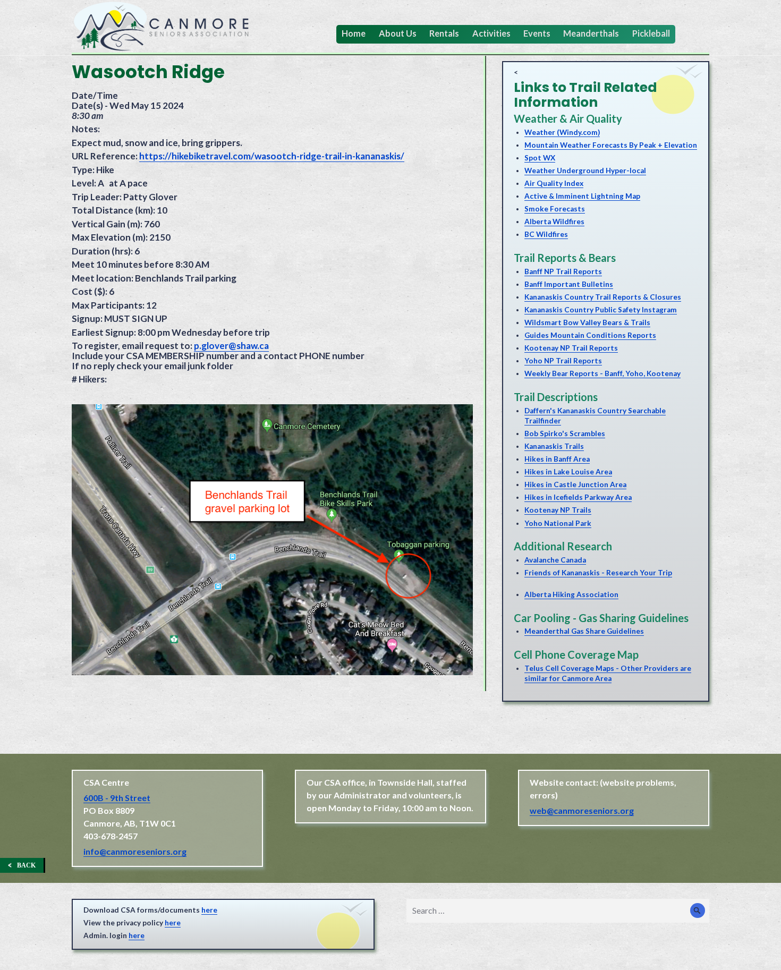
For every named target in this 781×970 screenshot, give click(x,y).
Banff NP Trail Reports (563, 271)
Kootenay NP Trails (557, 510)
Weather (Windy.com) (562, 132)
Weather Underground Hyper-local (585, 170)
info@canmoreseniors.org (134, 851)
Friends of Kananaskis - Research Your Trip (598, 572)
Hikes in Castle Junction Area (575, 484)
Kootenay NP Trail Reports (571, 348)
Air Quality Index (553, 183)
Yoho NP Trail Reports (563, 360)
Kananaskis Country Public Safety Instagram (600, 309)
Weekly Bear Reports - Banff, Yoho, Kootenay (602, 373)
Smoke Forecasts (554, 209)
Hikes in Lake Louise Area (568, 471)
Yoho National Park (557, 523)
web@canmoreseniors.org (582, 810)
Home (354, 33)
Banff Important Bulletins (568, 284)
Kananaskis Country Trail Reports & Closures (602, 297)
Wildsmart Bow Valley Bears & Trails (587, 322)
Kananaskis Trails (554, 446)
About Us (398, 33)
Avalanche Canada (555, 560)
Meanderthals (591, 33)
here (209, 910)
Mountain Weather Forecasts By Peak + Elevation (610, 145)
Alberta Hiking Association (571, 594)
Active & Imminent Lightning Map (582, 196)
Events (536, 33)
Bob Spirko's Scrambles (564, 433)
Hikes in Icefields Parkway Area (578, 497)
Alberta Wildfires (554, 221)
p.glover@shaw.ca (231, 345)
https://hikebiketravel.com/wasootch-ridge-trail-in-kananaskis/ (271, 155)
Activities (491, 33)
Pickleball (651, 33)
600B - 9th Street (116, 798)
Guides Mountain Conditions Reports (590, 335)
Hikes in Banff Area (557, 459)
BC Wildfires (546, 234)
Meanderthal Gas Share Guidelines (584, 631)
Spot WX (539, 158)
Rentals (444, 33)
